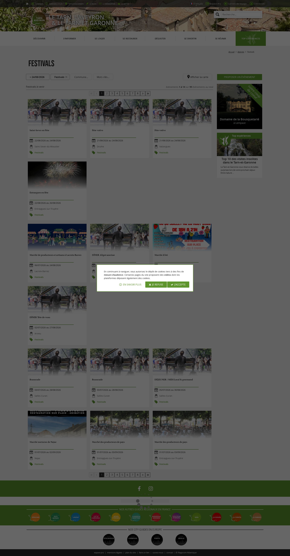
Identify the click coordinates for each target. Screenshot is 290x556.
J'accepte (180, 284)
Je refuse (157, 284)
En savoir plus (132, 284)
